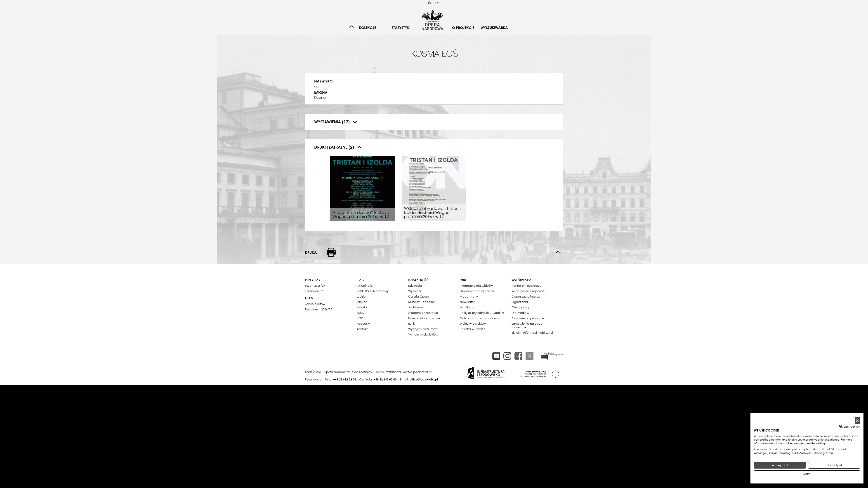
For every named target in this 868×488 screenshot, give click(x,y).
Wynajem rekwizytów (423, 334)
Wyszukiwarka (494, 27)
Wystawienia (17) (332, 121)
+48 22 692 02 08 (344, 379)
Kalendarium (314, 291)
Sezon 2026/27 (315, 285)
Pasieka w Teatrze (472, 329)
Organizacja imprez (526, 296)
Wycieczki (415, 291)
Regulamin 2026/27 (318, 309)
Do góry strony (558, 252)
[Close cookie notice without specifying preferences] (857, 420)
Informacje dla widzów (476, 285)
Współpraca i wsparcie (528, 291)
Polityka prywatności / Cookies (482, 312)
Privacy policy (849, 426)
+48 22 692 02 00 (385, 379)
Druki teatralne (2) (334, 147)
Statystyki (401, 27)
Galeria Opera (418, 296)
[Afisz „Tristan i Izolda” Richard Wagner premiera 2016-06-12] (362, 188)
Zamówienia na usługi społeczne (527, 325)
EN (437, 2)
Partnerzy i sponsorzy (526, 285)
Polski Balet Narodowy (372, 291)
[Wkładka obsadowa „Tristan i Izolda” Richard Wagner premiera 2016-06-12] (434, 188)
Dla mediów (520, 312)
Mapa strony (469, 296)
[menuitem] (351, 27)
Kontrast (430, 3)
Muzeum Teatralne (421, 302)
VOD (359, 318)
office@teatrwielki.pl (424, 379)
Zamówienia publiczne (528, 318)
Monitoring (467, 307)
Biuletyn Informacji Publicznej (532, 332)
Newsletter (467, 302)
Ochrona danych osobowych (481, 318)
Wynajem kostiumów (423, 329)
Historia (361, 307)
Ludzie (361, 296)
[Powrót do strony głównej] (432, 20)
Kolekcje (367, 27)
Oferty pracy (520, 307)
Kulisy (360, 312)
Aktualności (364, 285)
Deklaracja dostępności (477, 291)
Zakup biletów (315, 304)
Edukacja (415, 285)
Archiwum (415, 307)
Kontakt (362, 329)
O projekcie (463, 27)
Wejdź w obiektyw (473, 323)
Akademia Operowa (423, 312)
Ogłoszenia (520, 302)
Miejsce (361, 302)
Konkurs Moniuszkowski (424, 318)
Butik (411, 323)
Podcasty (363, 323)
